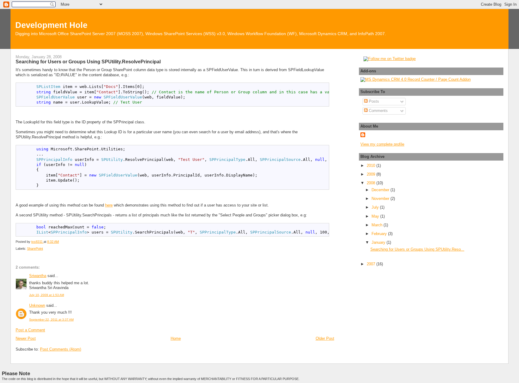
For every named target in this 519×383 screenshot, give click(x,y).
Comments (378, 110)
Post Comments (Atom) (60, 349)
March (378, 225)
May (376, 216)
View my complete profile (382, 144)
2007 (371, 264)
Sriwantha (37, 275)
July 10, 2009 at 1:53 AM (46, 295)
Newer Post (26, 338)
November (381, 198)
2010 (371, 165)
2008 (371, 183)
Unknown (37, 305)
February (380, 233)
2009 (371, 174)
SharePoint (35, 248)
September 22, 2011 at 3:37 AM (51, 319)
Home (176, 338)
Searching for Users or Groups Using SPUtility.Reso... (417, 249)
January (379, 242)
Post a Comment (30, 330)
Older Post (325, 338)
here (109, 205)
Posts (373, 101)
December (381, 190)
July (376, 207)
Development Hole (51, 25)
